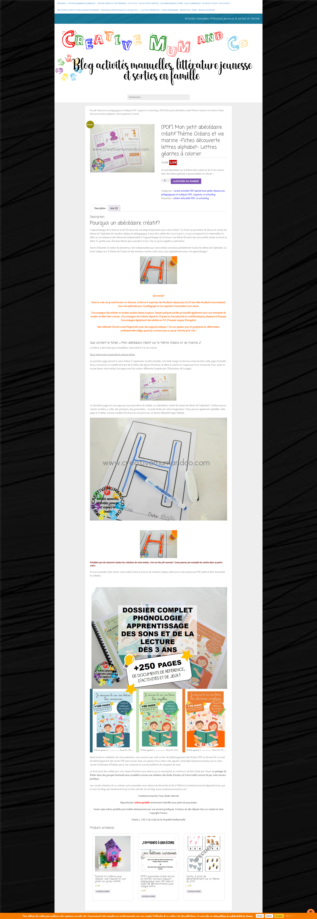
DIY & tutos (132, 3)
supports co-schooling (148, 110)
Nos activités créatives (149, 3)
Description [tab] (100, 208)
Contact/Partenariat (170, 10)
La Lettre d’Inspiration (150, 10)
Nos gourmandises (193, 3)
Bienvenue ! (61, 3)
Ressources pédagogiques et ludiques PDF (119, 10)
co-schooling (202, 198)
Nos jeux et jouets (210, 3)
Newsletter (185, 10)
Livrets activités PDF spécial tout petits (193, 190)
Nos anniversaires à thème (171, 3)
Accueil (93, 110)
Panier (194, 10)
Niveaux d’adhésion (206, 10)
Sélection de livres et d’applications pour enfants (78, 10)
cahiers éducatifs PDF (184, 198)
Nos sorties (224, 3)
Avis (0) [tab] (114, 208)
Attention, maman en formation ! (82, 3)
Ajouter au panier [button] (102, 891)
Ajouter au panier (186, 181)
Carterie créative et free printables (112, 3)
